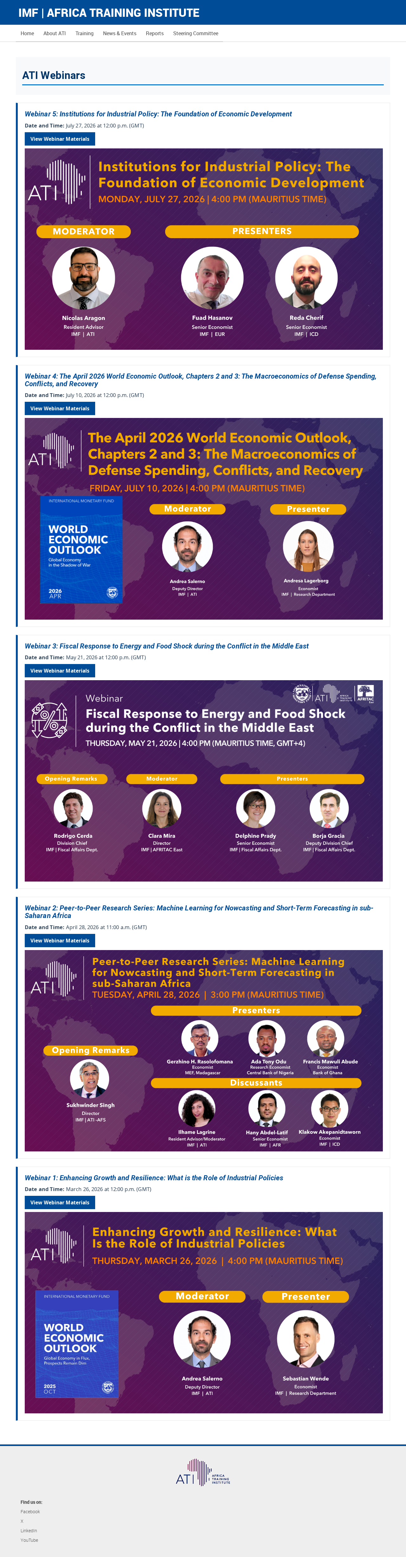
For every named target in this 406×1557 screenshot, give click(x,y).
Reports (155, 33)
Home (27, 33)
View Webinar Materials (59, 138)
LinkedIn (29, 1531)
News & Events (119, 33)
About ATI (54, 33)
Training (84, 33)
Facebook (30, 1511)
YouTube (29, 1540)
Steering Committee (195, 33)
